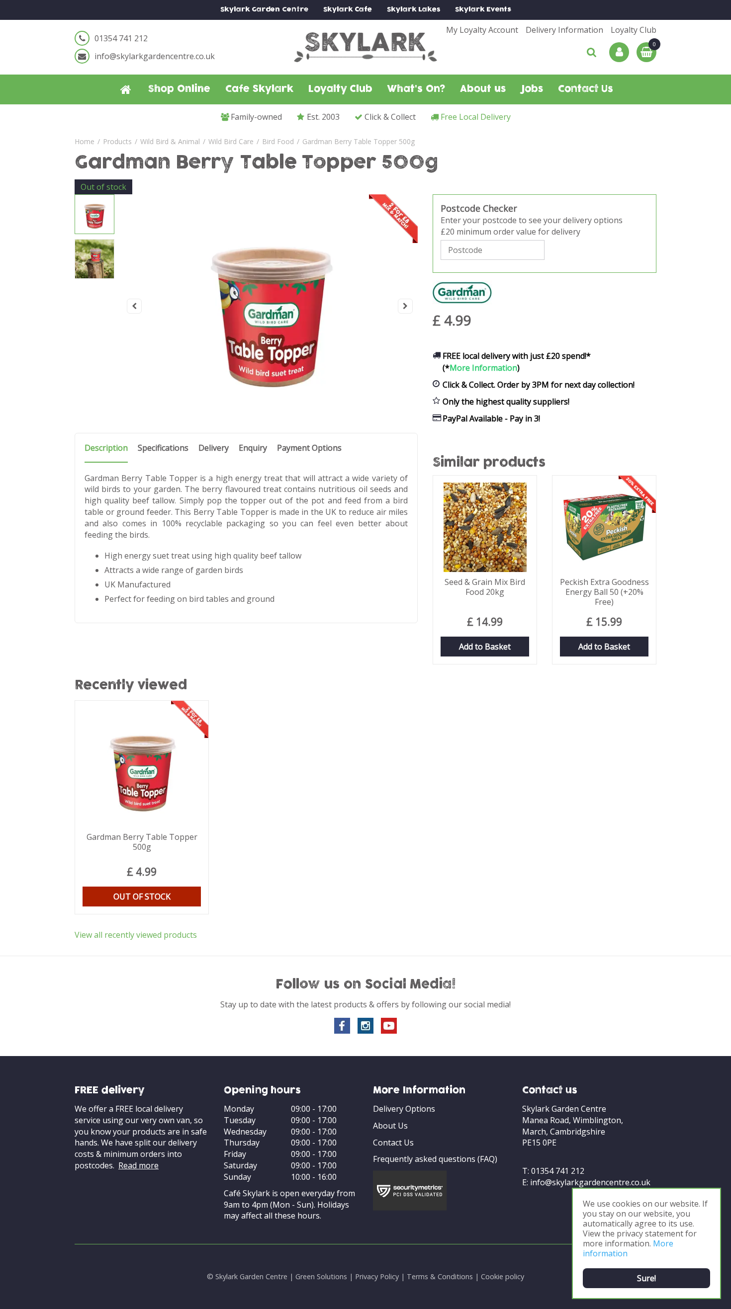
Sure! (646, 1278)
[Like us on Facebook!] (342, 1026)
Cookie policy (502, 1276)
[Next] (405, 306)
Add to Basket (485, 646)
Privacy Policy (377, 1276)
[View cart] (646, 52)
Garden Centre (264, 9)
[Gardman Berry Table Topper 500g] (270, 306)
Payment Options (309, 448)
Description (106, 448)
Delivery (213, 448)
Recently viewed (131, 686)
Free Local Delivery (476, 116)
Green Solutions (321, 1276)
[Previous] (134, 306)
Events (483, 9)
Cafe (347, 9)
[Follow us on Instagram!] (365, 1026)
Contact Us (393, 1142)
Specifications (163, 448)
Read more (138, 1165)
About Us (390, 1125)
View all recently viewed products (136, 934)
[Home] (125, 89)
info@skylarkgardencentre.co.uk (154, 56)
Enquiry (253, 448)
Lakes (413, 9)
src (592, 52)
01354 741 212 (121, 38)
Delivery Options (404, 1108)
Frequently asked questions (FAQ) (435, 1158)
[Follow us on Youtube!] (389, 1026)
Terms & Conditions (440, 1276)
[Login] (619, 52)
